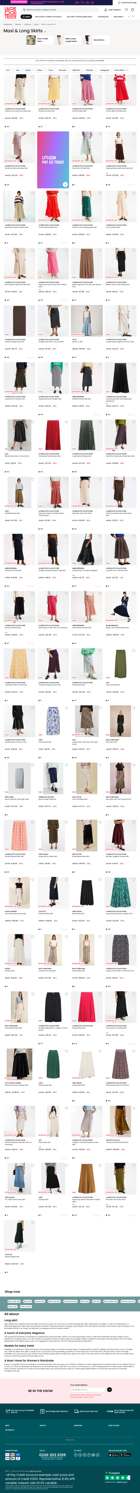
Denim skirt (12, 1307)
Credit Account (114, 1425)
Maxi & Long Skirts (49, 24)
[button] (132, 9)
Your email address (78, 1385)
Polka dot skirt (26, 1307)
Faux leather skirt (70, 1301)
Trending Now (103, 17)
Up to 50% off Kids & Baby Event (79, 17)
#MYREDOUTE (9, 1430)
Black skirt (27, 1301)
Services (43, 1425)
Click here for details (35, 1471)
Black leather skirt (110, 1301)
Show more (70, 1440)
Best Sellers (118, 17)
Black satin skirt (14, 1301)
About (7, 1425)
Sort (8, 70)
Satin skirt (96, 1301)
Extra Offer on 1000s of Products (48, 17)
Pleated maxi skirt (128, 1301)
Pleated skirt (40, 1301)
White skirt (85, 1301)
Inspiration (78, 1425)
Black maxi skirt (54, 1301)
